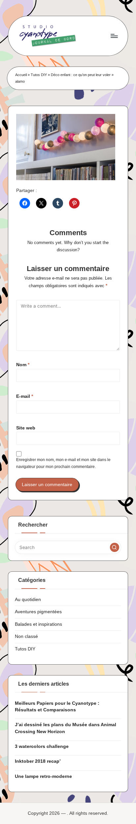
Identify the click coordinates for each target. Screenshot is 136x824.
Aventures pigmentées (38, 611)
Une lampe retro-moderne (43, 776)
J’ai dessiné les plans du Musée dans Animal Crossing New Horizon (65, 728)
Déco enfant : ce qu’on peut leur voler (81, 75)
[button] (114, 547)
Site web (25, 428)
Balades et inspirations (38, 624)
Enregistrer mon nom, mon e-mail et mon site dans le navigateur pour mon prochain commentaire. (63, 463)
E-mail (24, 396)
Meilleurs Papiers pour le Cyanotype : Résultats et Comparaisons (57, 706)
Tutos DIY (39, 75)
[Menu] (114, 36)
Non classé (26, 636)
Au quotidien (28, 599)
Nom (22, 364)
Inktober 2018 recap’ (38, 761)
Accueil (21, 75)
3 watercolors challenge (42, 746)
